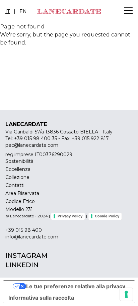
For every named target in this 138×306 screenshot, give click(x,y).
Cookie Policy (107, 216)
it (7, 11)
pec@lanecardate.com (31, 145)
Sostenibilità (19, 161)
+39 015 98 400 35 (35, 138)
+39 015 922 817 (90, 138)
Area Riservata (22, 193)
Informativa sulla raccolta (41, 297)
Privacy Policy (70, 216)
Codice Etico (20, 201)
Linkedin (22, 265)
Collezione (17, 177)
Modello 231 (19, 209)
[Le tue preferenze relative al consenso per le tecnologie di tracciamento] (126, 294)
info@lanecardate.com (31, 237)
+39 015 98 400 (23, 230)
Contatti (14, 185)
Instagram (26, 255)
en (23, 11)
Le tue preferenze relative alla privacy (75, 286)
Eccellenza (17, 169)
